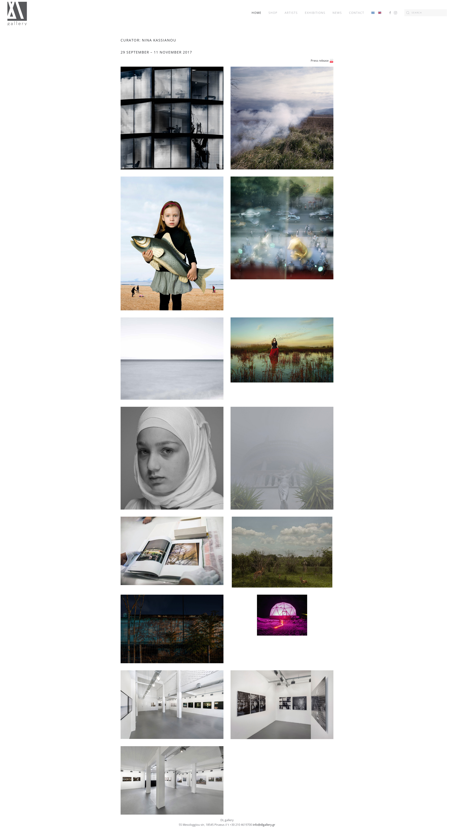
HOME (256, 13)
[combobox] (425, 12)
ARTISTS (291, 13)
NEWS (337, 13)
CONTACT (356, 13)
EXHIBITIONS (315, 13)
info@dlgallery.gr (264, 825)
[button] (172, 118)
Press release (320, 61)
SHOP (273, 13)
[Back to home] (17, 12)
